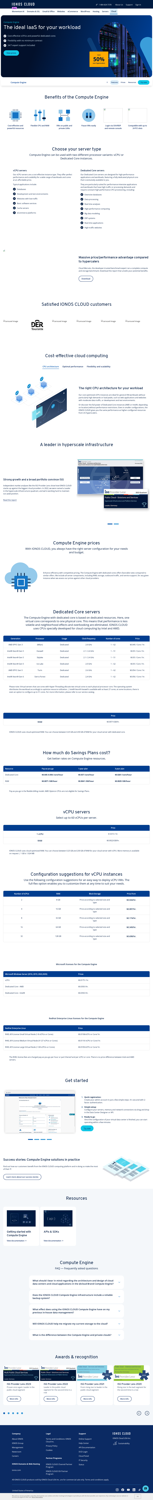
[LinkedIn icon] (134, 1490)
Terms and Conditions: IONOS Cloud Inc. (58, 1440)
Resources (132, 82)
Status (81, 1464)
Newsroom (16, 1451)
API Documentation (87, 1447)
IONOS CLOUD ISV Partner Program (57, 1472)
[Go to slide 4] (17, 1413)
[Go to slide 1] (4, 1413)
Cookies (49, 1450)
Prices (123, 82)
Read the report (10, 500)
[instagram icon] (117, 1490)
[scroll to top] (107, 82)
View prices (11, 53)
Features (114, 82)
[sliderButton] (30, 1139)
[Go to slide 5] (22, 1413)
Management (17, 1447)
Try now (144, 82)
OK (138, 1496)
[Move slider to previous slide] (139, 1413)
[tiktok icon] (139, 1490)
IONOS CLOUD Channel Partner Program (59, 1465)
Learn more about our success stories (22, 1177)
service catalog (88, 692)
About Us (119, 4)
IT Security (83, 1460)
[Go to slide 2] (9, 1413)
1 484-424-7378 (105, 4)
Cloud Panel (84, 1456)
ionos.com (16, 1470)
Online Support (85, 1439)
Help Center (84, 1443)
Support (129, 4)
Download (86, 278)
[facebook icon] (122, 1490)
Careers (15, 1456)
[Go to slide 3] (13, 1413)
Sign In (138, 4)
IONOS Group (17, 1443)
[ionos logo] (23, 4)
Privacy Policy (51, 1446)
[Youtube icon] (128, 1490)
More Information (37, 1497)
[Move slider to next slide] (147, 1413)
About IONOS (17, 1439)
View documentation (15, 1240)
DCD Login (83, 1451)
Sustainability (124, 1443)
